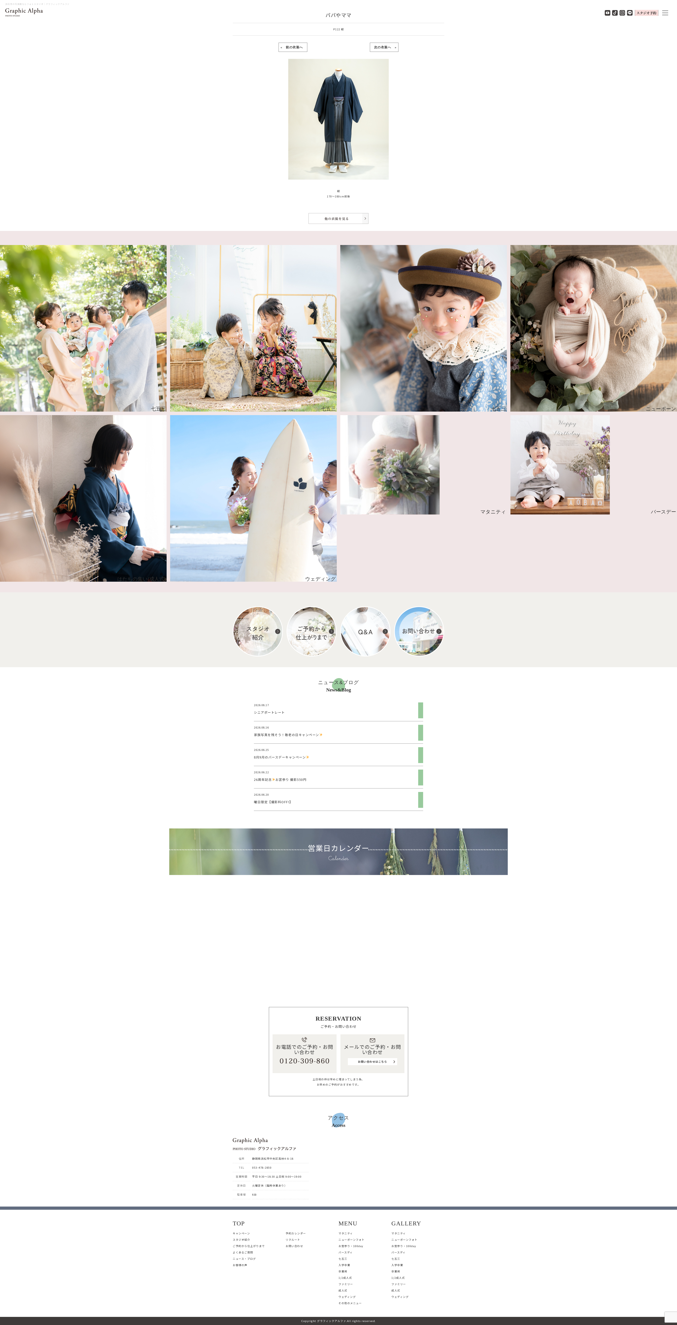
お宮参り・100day (350, 1246)
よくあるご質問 (243, 1252)
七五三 (342, 1258)
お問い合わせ (294, 1246)
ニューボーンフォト (351, 1239)
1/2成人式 (345, 1278)
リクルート (293, 1239)
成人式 (342, 1290)
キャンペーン (241, 1233)
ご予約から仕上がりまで (249, 1246)
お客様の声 (240, 1265)
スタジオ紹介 (241, 1239)
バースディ (345, 1252)
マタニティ (345, 1233)
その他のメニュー (350, 1303)
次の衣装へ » (384, 47)
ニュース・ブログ (244, 1258)
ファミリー (345, 1284)
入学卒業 (344, 1265)
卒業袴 (342, 1271)
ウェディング (347, 1297)
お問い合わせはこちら (372, 1061)
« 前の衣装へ (292, 47)
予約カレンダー (296, 1233)
